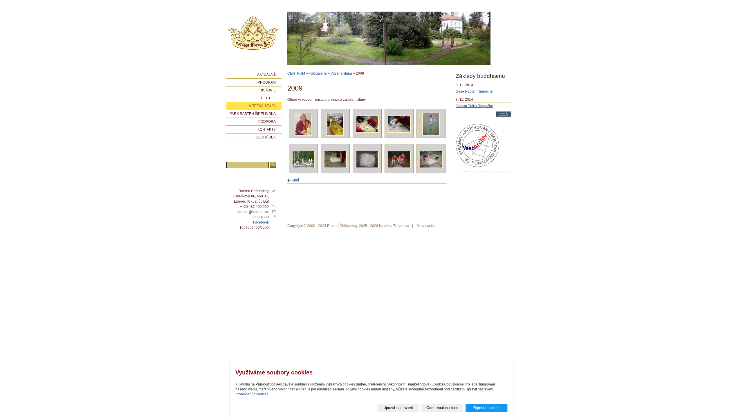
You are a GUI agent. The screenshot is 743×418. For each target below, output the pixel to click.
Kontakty (266, 129)
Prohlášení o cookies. (252, 394)
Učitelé (268, 98)
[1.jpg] (303, 134)
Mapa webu (426, 226)
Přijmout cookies (487, 408)
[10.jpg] (431, 167)
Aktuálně (266, 75)
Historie (267, 90)
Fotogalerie (318, 73)
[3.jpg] (367, 132)
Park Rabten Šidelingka (253, 114)
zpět (295, 180)
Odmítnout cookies (442, 408)
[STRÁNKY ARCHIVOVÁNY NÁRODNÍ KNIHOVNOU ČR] (477, 166)
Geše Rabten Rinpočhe (474, 91)
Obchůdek (266, 137)
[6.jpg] (303, 167)
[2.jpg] (335, 134)
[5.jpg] (431, 134)
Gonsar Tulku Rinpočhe (474, 106)
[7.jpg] (335, 167)
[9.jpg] (399, 167)
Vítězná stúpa (341, 73)
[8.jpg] (367, 167)
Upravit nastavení (398, 408)
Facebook (261, 222)
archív (503, 114)
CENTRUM (296, 73)
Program (267, 82)
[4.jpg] (399, 132)
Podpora (267, 122)
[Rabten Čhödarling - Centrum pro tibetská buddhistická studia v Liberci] (253, 32)
